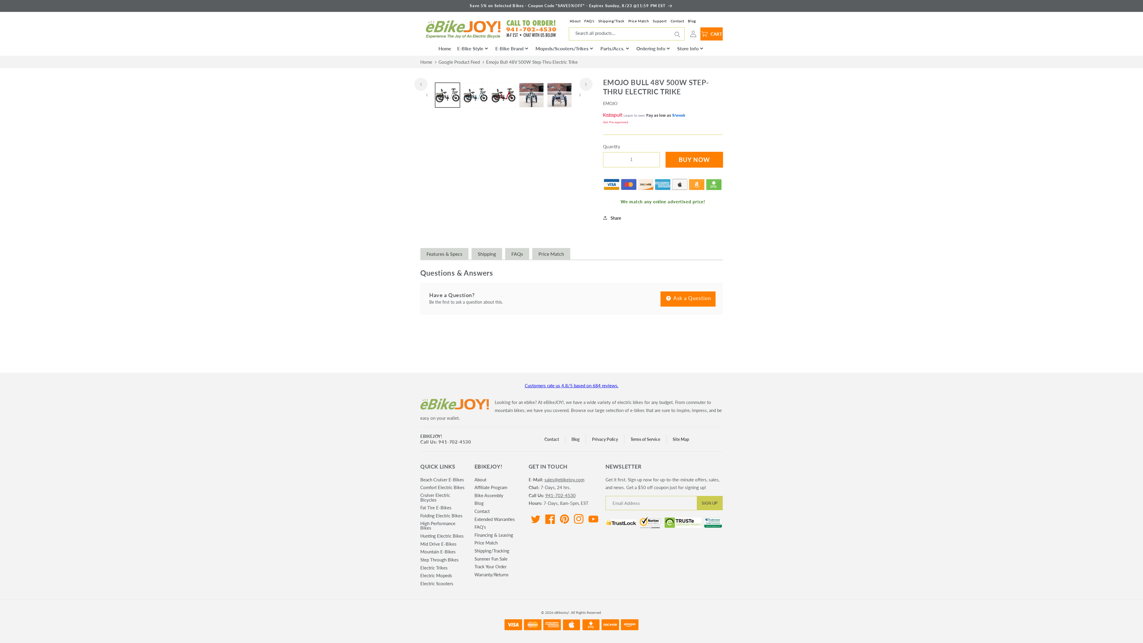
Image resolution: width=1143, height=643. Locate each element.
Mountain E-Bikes (438, 551)
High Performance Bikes (437, 525)
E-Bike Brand (509, 48)
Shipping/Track (611, 21)
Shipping (487, 254)
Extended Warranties (494, 519)
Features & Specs (444, 254)
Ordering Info (650, 48)
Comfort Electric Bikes (442, 487)
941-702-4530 (560, 495)
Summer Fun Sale (491, 558)
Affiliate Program (490, 487)
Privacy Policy (605, 439)
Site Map (681, 439)
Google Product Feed (459, 62)
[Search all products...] (677, 34)
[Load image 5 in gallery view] (559, 95)
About (575, 21)
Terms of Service (645, 439)
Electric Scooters (436, 583)
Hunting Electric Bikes (442, 536)
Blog (692, 21)
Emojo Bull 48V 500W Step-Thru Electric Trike (532, 62)
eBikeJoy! (431, 436)
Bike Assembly (488, 495)
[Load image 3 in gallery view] (503, 95)
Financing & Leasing (493, 535)
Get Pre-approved (615, 122)
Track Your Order (490, 566)
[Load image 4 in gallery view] (531, 95)
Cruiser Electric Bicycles (435, 497)
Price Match (638, 21)
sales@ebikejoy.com (564, 479)
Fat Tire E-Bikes (436, 507)
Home (444, 48)
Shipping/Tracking (491, 550)
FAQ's (589, 21)
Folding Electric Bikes (441, 515)
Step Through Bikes (439, 559)
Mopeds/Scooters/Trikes (561, 48)
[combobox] (627, 33)
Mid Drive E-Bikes (438, 544)
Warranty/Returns (491, 574)
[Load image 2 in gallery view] (475, 95)
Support (660, 21)
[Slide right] (586, 84)
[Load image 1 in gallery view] (447, 95)
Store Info (688, 48)
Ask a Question (691, 298)
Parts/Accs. (612, 48)
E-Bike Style (470, 48)
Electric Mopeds (436, 575)
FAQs (517, 254)
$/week (678, 115)
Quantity (611, 146)
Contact (677, 21)
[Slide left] (420, 84)
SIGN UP (710, 503)
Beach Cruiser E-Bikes (442, 479)
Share (615, 218)
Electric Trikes (434, 567)
